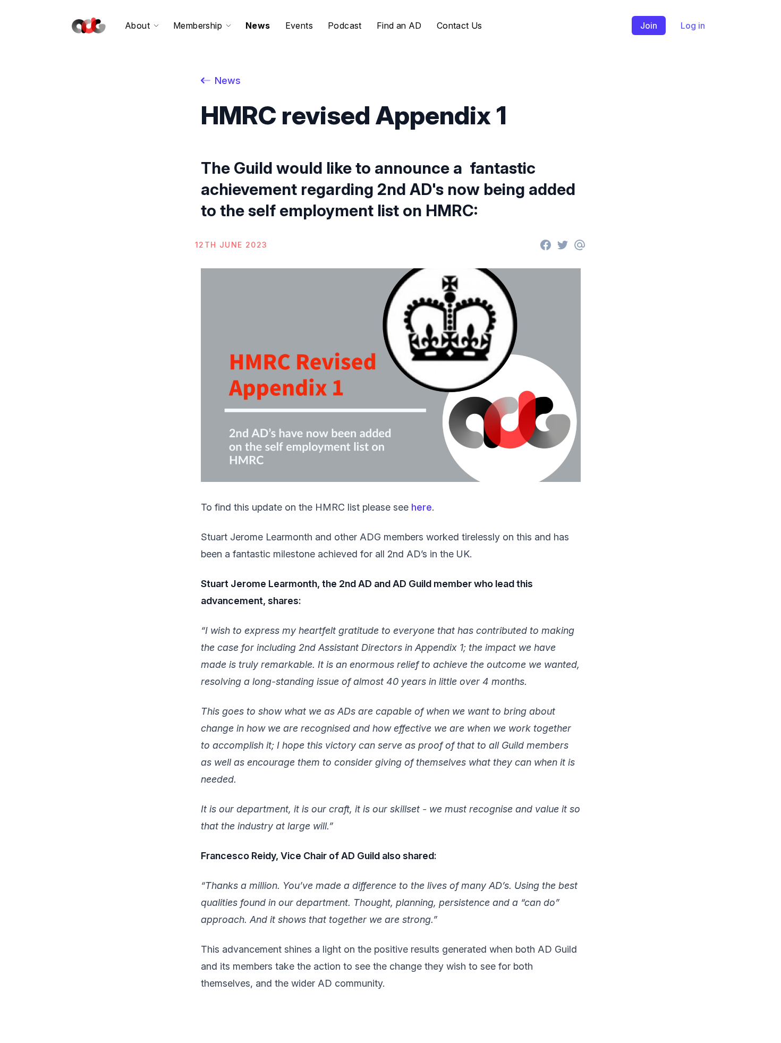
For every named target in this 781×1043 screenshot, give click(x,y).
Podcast (345, 25)
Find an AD (399, 25)
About (137, 25)
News (257, 25)
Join (648, 25)
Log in (693, 25)
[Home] (86, 26)
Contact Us (459, 25)
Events (299, 25)
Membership (197, 25)
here (421, 507)
